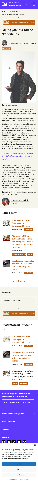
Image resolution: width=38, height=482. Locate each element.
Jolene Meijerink (15, 43)
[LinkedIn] (9, 442)
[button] (35, 445)
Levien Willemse (11, 105)
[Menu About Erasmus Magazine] (34, 413)
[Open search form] (27, 4)
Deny (19, 469)
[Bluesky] (24, 442)
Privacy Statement (23, 479)
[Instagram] (3, 442)
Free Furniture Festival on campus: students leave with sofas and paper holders (23, 265)
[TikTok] (14, 442)
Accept (19, 464)
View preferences (19, 475)
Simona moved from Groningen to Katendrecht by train (21, 223)
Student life (6, 49)
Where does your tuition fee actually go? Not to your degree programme (22, 374)
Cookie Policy (13, 479)
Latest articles (13, 11)
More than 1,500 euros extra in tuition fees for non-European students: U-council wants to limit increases (22, 241)
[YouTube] (19, 442)
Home (3, 11)
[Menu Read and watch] (34, 421)
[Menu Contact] (34, 429)
